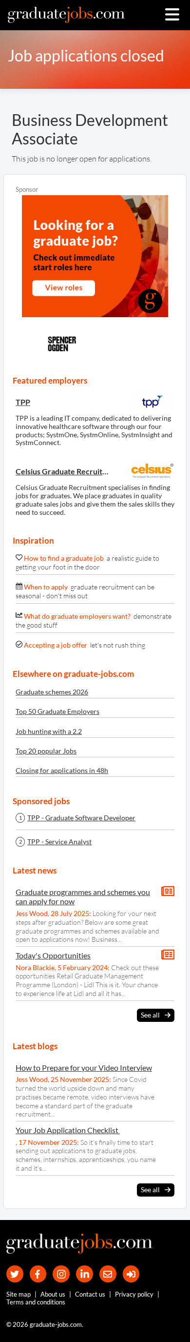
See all (150, 1015)
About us (52, 1294)
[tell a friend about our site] (107, 1273)
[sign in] (131, 1273)
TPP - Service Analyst (59, 842)
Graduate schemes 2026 (52, 692)
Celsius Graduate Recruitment (65, 471)
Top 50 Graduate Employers (57, 711)
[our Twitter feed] (14, 1273)
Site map (18, 1294)
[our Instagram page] (61, 1273)
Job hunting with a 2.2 (49, 731)
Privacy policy (134, 1294)
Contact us (90, 1294)
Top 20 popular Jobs (46, 751)
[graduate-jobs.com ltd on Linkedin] (84, 1273)
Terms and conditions (35, 1302)
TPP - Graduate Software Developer (81, 818)
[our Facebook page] (38, 1273)
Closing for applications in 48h (62, 770)
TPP (23, 402)
